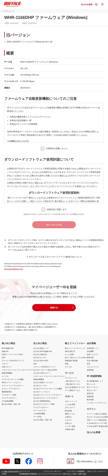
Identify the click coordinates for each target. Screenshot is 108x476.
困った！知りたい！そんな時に (76, 357)
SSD (3, 357)
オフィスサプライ (40, 410)
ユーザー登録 (70, 426)
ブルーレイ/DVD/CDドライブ (13, 360)
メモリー (5, 363)
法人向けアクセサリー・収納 (43, 404)
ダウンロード (70, 407)
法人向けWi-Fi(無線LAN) (42, 351)
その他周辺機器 (8, 401)
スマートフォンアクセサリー (13, 385)
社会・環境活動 (92, 360)
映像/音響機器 (7, 373)
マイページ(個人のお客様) (97, 413)
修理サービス (70, 413)
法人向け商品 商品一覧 (42, 419)
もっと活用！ (69, 354)
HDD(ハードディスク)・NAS (12, 354)
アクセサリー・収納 (9, 394)
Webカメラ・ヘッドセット (11, 382)
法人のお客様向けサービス (75, 387)
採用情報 (90, 370)
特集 (66, 363)
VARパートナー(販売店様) (97, 420)
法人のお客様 (93, 432)
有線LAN (5, 351)
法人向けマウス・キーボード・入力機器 (47, 388)
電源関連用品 (7, 391)
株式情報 (90, 399)
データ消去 (37, 416)
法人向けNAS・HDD (40, 360)
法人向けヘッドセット (41, 391)
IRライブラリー (93, 387)
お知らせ (68, 423)
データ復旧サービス (72, 390)
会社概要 (90, 351)
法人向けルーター (40, 357)
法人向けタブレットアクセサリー (46, 398)
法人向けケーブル (40, 385)
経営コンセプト (93, 354)
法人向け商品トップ (41, 348)
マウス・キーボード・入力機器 (13, 379)
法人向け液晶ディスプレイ (43, 382)
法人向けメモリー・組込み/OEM (45, 370)
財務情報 (90, 396)
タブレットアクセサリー (11, 388)
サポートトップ (71, 401)
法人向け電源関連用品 (41, 401)
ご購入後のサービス (72, 384)
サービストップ (71, 378)
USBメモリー (7, 366)
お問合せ (68, 417)
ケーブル (5, 376)
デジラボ (68, 366)
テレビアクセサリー (9, 398)
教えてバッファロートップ (75, 348)
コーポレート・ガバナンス (96, 402)
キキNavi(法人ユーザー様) (97, 423)
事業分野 (90, 357)
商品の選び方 (70, 351)
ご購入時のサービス (72, 381)
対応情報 (68, 410)
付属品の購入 (70, 429)
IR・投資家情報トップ (95, 381)
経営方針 (90, 393)
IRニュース (91, 384)
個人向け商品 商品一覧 (11, 404)
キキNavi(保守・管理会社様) (97, 426)
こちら (19, 249)
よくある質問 (70, 404)
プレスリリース (93, 366)
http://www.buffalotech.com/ (13, 269)
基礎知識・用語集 (71, 360)
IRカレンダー (92, 390)
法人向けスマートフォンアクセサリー (47, 394)
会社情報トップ (93, 348)
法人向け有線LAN (40, 354)
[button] (54, 307)
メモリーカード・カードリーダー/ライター (17, 370)
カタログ (68, 420)
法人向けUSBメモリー (41, 373)
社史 (88, 363)
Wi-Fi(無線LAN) (8, 348)
